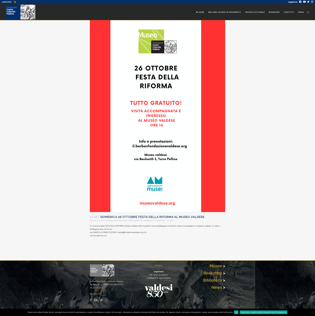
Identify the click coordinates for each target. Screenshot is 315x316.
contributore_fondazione (154, 221)
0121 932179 (98, 288)
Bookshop (212, 273)
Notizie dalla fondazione (116, 221)
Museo (216, 266)
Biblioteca (212, 280)
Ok (236, 312)
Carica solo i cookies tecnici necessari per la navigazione (263, 312)
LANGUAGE (6, 2)
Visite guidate (134, 221)
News (216, 287)
